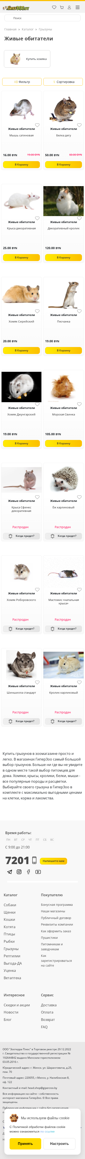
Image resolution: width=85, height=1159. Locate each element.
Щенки (9, 912)
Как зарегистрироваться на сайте (56, 960)
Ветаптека (12, 977)
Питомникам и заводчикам (52, 946)
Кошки (9, 919)
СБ (44, 840)
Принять (25, 1144)
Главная (10, 29)
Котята (9, 926)
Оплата (47, 1012)
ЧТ (30, 840)
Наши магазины (53, 911)
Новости (11, 1012)
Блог (8, 1019)
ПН (8, 840)
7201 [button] (17, 860)
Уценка (10, 970)
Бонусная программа (57, 905)
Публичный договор (56, 918)
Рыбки (9, 941)
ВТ (15, 840)
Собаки (10, 905)
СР (23, 840)
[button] (9, 871)
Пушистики (49, 938)
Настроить (59, 1144)
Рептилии (12, 956)
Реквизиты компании (57, 924)
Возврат (48, 1019)
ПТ (37, 840)
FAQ (44, 1027)
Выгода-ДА (13, 963)
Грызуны (45, 29)
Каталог (28, 29)
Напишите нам (53, 861)
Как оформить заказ (56, 931)
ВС (52, 840)
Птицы (9, 934)
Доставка (49, 1005)
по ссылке (47, 1131)
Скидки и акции (17, 1005)
